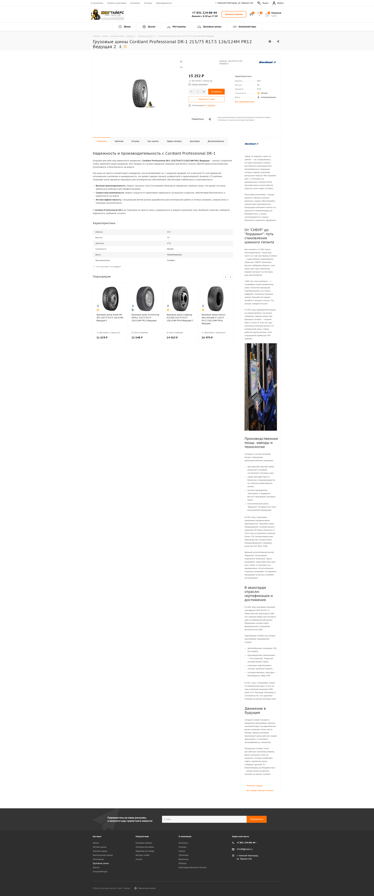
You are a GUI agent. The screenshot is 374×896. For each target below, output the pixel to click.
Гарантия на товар (145, 851)
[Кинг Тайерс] (107, 14)
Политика (183, 855)
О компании (97, 3)
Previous (225, 277)
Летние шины (100, 847)
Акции (139, 859)
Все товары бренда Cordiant (259, 790)
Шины (96, 843)
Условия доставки (145, 847)
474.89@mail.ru (245, 849)
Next (230, 277)
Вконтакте (272, 888)
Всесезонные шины (103, 855)
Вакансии (183, 859)
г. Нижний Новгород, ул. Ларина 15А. (234, 3)
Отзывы (148, 3)
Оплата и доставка (116, 3)
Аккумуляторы (100, 871)
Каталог (97, 836)
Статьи (182, 851)
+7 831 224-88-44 (204, 12)
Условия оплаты (144, 843)
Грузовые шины (101, 863)
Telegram (279, 888)
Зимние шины (100, 851)
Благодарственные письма (192, 867)
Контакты (135, 3)
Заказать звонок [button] (234, 14)
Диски (96, 867)
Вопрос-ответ (143, 855)
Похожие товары (254, 785)
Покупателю (142, 836)
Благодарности (164, 3)
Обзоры (183, 863)
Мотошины (98, 859)
